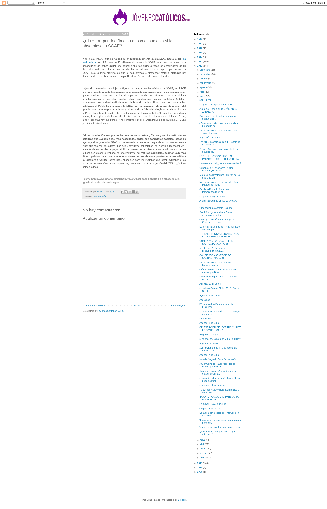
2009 (200, 472)
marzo (203, 448)
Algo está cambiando (210, 137)
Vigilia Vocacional (208, 343)
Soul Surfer (205, 100)
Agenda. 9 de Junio (209, 295)
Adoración (204, 300)
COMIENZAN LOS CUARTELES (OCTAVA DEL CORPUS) (216, 242)
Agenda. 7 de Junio (209, 355)
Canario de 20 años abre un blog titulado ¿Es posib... (216, 169)
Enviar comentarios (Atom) (110, 311)
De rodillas (205, 318)
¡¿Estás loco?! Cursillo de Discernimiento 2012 (212, 249)
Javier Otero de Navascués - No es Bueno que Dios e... (217, 365)
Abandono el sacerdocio (212, 385)
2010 (200, 467)
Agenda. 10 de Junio (210, 284)
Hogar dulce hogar (209, 334)
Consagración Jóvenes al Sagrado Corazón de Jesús (217, 221)
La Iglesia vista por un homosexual (217, 104)
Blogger (182, 500)
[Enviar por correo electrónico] (123, 192)
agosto (203, 87)
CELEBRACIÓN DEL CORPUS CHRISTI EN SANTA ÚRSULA (220, 328)
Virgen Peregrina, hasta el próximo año (219, 427)
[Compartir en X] (130, 192)
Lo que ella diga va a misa (213, 196)
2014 (200, 57)
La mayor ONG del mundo (212, 404)
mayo (203, 440)
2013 (200, 61)
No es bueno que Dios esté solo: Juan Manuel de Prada (219, 183)
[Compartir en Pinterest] (137, 192)
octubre (204, 78)
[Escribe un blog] (126, 192)
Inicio (137, 305)
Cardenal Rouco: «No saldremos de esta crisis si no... (218, 372)
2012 (200, 65)
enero (203, 457)
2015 (200, 52)
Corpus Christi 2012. (210, 408)
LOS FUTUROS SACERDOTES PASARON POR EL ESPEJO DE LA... (220, 157)
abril (202, 444)
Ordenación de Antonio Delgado (216, 208)
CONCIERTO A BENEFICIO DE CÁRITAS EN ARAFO (215, 256)
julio (202, 92)
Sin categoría (100, 196)
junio (203, 96)
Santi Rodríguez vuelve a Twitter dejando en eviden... (216, 213)
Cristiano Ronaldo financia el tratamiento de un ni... (214, 190)
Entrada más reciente (94, 305)
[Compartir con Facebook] (133, 192)
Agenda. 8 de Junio (209, 323)
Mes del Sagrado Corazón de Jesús (217, 359)
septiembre (206, 83)
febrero (204, 453)
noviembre (205, 74)
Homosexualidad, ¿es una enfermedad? (220, 163)
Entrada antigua (176, 305)
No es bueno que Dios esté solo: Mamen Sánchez (216, 264)
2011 (200, 463)
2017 (200, 43)
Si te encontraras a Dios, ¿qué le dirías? (220, 339)
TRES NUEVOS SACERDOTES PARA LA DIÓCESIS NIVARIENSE (218, 235)
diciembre (205, 69)
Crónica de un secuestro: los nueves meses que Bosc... (218, 271)
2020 (200, 39)
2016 (200, 48)
